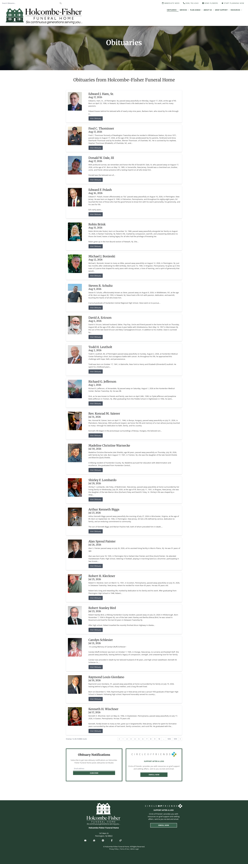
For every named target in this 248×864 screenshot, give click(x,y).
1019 (175, 739)
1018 (169, 739)
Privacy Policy (113, 849)
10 (159, 739)
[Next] (180, 739)
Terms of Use (124, 849)
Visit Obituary (95, 118)
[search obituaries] (61, 3)
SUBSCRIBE (94, 773)
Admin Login (134, 849)
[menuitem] (172, 9)
